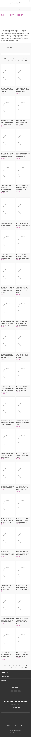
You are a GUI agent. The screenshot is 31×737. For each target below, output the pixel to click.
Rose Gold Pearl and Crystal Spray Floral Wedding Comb (7, 455)
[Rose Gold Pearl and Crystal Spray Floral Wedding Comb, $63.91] (8, 440)
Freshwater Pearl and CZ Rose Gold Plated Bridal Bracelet (7, 620)
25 (26, 58)
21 (13, 58)
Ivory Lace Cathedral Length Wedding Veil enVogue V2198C (22, 654)
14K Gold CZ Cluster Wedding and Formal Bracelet (7, 89)
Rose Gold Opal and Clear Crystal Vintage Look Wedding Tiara (22, 553)
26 (8, 60)
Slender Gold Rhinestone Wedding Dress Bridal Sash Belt (23, 223)
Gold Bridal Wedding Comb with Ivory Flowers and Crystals (22, 256)
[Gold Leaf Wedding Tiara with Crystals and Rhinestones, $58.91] (8, 341)
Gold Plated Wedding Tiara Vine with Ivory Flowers (22, 355)
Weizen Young (18, 732)
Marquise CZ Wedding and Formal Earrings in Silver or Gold (7, 122)
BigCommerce (18, 730)
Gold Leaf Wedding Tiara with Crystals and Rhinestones (7, 355)
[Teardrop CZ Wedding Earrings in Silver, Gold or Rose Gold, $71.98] (8, 140)
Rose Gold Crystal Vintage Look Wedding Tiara (22, 455)
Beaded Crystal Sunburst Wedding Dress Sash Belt (6, 256)
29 (18, 60)
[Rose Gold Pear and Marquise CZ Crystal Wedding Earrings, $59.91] (23, 506)
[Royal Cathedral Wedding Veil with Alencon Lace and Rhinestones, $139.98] (8, 173)
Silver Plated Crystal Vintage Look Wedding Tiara (22, 422)
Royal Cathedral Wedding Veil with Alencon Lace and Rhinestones (6, 188)
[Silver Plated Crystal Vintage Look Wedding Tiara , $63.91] (23, 408)
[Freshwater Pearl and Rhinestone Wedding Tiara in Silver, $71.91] (8, 308)
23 (20, 58)
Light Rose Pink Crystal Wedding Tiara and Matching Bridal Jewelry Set (7, 389)
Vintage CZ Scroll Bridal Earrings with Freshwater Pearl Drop (22, 289)
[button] (15, 48)
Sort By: (4, 54)
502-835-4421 (16, 708)
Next (26, 60)
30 (22, 60)
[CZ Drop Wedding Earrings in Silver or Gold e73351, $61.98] (23, 107)
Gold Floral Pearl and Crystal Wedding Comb (7, 487)
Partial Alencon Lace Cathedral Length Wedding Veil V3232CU (22, 187)
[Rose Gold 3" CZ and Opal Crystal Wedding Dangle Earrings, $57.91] (8, 408)
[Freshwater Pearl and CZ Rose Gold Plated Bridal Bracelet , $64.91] (8, 605)
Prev (4, 58)
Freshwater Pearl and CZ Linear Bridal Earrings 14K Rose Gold (22, 621)
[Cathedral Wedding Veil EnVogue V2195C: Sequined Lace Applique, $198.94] (8, 639)
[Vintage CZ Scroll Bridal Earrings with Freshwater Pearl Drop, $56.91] (23, 274)
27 (12, 60)
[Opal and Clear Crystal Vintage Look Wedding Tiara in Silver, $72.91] (8, 538)
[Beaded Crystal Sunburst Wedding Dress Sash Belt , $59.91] (8, 241)
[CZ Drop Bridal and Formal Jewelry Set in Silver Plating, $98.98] (23, 75)
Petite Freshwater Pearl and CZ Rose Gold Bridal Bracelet (22, 587)
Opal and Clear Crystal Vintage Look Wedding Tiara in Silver (7, 553)
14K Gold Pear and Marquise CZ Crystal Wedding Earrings (7, 520)
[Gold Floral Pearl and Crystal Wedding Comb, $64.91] (8, 473)
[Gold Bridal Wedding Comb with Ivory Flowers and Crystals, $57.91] (23, 241)
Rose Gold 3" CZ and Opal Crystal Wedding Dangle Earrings (7, 422)
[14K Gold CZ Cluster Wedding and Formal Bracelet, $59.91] (8, 75)
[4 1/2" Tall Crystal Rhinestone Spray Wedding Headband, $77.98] (23, 308)
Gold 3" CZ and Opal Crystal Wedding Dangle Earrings (22, 388)
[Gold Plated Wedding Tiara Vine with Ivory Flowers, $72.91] (23, 341)
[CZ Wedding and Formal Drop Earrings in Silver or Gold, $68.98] (23, 140)
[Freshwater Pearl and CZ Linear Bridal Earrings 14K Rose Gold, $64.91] (23, 605)
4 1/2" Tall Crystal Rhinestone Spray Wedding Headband (21, 323)
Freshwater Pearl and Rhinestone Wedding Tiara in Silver (7, 323)
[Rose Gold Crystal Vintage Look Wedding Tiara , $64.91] (23, 440)
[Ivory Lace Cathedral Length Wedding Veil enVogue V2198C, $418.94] (23, 639)
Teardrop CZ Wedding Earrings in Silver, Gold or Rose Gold (7, 155)
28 (15, 60)
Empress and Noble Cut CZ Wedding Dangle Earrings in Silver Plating (8, 289)
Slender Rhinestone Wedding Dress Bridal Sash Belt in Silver (7, 223)
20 (9, 58)
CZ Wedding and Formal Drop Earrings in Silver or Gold (23, 155)
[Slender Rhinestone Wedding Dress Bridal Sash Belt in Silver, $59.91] (8, 209)
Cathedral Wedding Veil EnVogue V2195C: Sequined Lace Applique (7, 655)
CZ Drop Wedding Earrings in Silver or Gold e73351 (22, 122)
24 (23, 58)
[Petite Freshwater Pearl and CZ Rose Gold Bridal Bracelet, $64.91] (23, 573)
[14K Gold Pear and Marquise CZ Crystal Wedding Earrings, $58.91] (8, 506)
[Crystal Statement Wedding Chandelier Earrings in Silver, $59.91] (23, 473)
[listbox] (17, 54)
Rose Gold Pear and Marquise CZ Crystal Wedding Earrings (22, 520)
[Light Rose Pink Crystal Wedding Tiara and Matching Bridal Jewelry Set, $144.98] (8, 373)
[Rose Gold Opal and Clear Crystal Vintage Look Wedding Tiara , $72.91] (23, 538)
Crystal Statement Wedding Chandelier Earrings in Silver (22, 487)
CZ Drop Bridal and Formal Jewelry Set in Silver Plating (22, 89)
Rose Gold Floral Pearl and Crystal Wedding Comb (6, 587)
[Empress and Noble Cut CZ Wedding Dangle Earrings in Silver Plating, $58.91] (8, 274)
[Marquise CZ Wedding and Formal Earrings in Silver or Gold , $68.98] (8, 107)
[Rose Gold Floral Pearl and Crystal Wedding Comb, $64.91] (8, 573)
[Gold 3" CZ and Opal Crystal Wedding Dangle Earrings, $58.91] (23, 373)
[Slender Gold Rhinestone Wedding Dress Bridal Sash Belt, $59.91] (23, 209)
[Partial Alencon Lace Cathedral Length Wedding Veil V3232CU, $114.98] (23, 173)
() (29, 0)
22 (16, 58)
